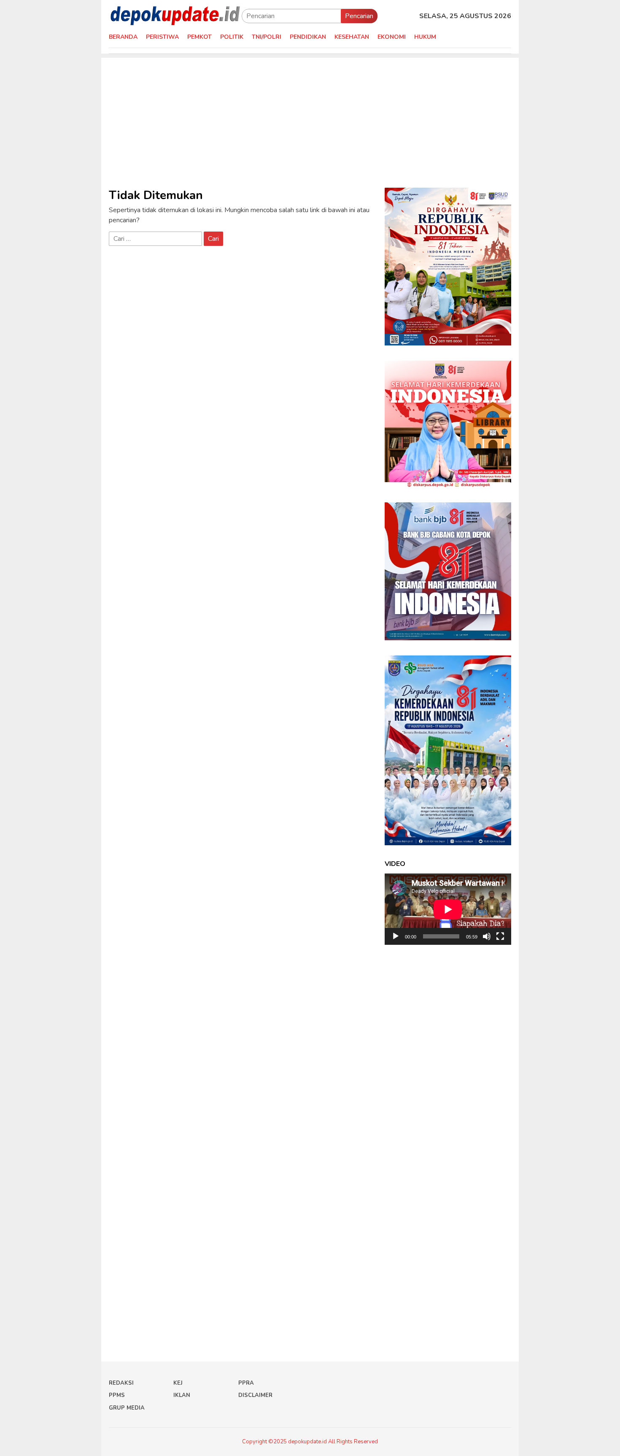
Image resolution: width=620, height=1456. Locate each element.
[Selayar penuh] (500, 936)
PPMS (117, 1395)
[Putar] (395, 936)
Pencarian (359, 16)
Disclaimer (255, 1395)
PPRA (246, 1383)
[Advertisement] (310, 117)
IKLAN (181, 1395)
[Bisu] (487, 936)
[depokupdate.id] (175, 15)
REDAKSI (121, 1383)
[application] (448, 909)
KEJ (178, 1383)
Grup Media (127, 1408)
